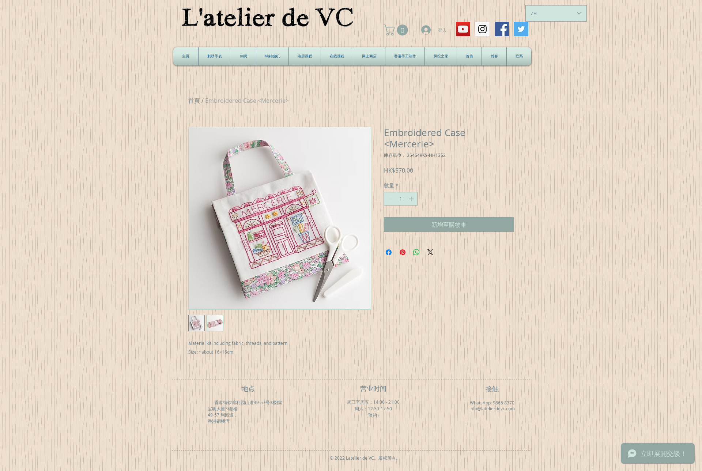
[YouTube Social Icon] (463, 29)
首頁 (194, 101)
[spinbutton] (400, 198)
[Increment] (411, 198)
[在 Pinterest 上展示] (402, 252)
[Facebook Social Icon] (502, 29)
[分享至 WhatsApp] (416, 252)
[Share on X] (430, 252)
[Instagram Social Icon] (482, 29)
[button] (397, 30)
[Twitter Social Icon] (521, 29)
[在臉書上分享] (388, 252)
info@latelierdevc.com (492, 408)
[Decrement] (389, 198)
